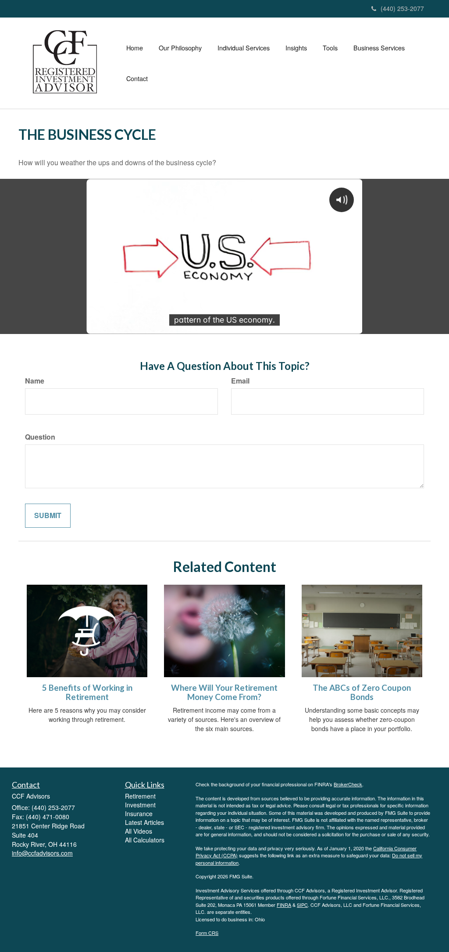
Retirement (140, 796)
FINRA (284, 904)
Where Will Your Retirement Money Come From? (224, 692)
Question (40, 437)
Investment (140, 804)
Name (34, 381)
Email (240, 381)
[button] (180, 47)
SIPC (302, 904)
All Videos (138, 831)
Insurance (139, 813)
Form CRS (207, 932)
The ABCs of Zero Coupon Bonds (362, 692)
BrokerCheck (348, 784)
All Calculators (144, 839)
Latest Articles (144, 822)
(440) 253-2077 (402, 8)
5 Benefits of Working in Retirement (87, 692)
